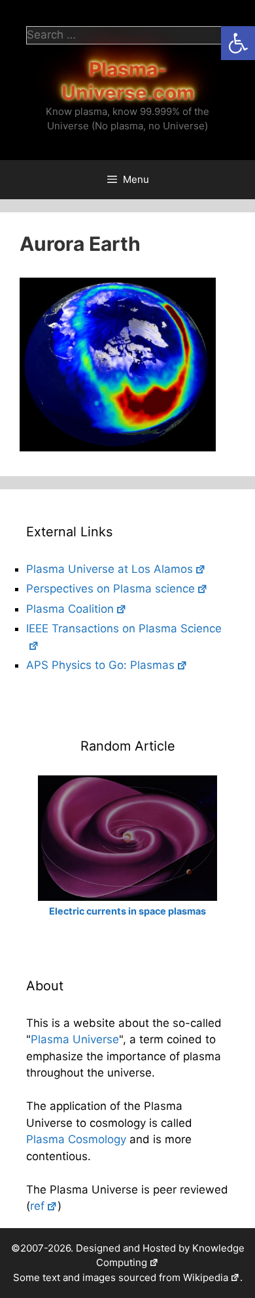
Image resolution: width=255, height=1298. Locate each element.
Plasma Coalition (70, 608)
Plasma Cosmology (76, 1139)
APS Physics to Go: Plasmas (100, 665)
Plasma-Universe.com (127, 81)
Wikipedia (205, 1277)
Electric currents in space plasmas (127, 911)
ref (37, 1205)
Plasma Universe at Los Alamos (109, 569)
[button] (238, 43)
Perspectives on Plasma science (110, 588)
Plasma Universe (75, 1039)
